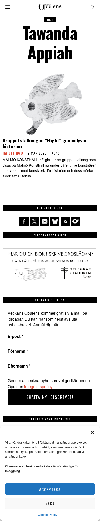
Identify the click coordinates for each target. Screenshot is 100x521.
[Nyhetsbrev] (75, 221)
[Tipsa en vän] (44, 221)
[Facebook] (24, 221)
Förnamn (18, 351)
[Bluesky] (54, 221)
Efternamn (19, 366)
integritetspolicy (38, 386)
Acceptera (50, 489)
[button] (92, 432)
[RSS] (65, 221)
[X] (34, 221)
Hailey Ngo (13, 153)
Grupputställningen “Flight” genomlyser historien (45, 143)
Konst (56, 153)
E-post (15, 336)
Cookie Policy (47, 514)
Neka (50, 503)
